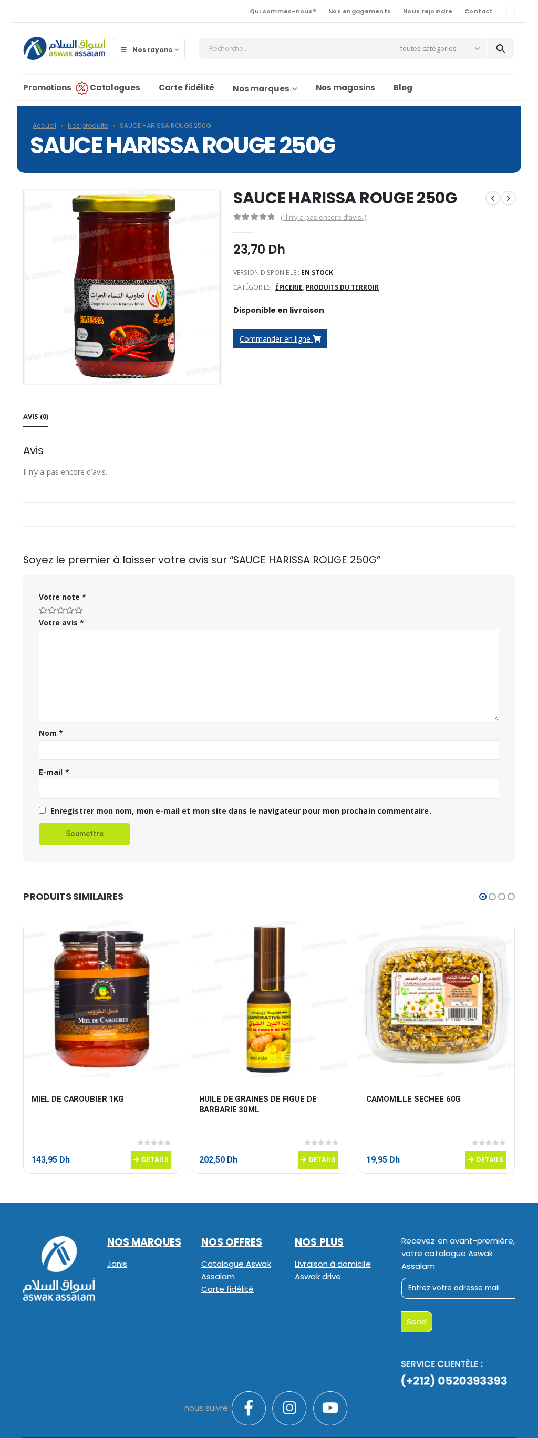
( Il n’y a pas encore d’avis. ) (323, 217)
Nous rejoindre (427, 11)
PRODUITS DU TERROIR (342, 287)
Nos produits (88, 125)
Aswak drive (318, 1276)
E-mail (54, 772)
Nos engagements (359, 11)
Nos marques (261, 88)
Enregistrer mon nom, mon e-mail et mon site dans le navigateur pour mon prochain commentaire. (240, 811)
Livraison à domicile (332, 1263)
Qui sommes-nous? (283, 11)
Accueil (44, 125)
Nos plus (319, 1242)
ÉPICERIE (289, 287)
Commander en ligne (276, 339)
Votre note (62, 597)
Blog (403, 87)
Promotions (47, 87)
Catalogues (115, 87)
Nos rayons (152, 49)
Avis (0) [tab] (35, 416)
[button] (483, 896)
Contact (478, 11)
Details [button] (155, 1159)
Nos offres (232, 1242)
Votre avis (61, 623)
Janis (117, 1263)
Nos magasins (346, 87)
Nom (51, 733)
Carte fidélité (186, 87)
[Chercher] (500, 48)
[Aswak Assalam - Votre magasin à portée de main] (64, 48)
